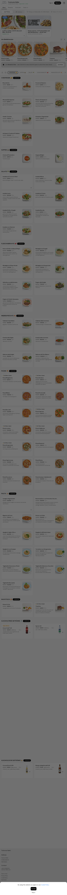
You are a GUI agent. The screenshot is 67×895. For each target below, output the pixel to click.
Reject (33, 892)
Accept (33, 889)
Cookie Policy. (45, 885)
